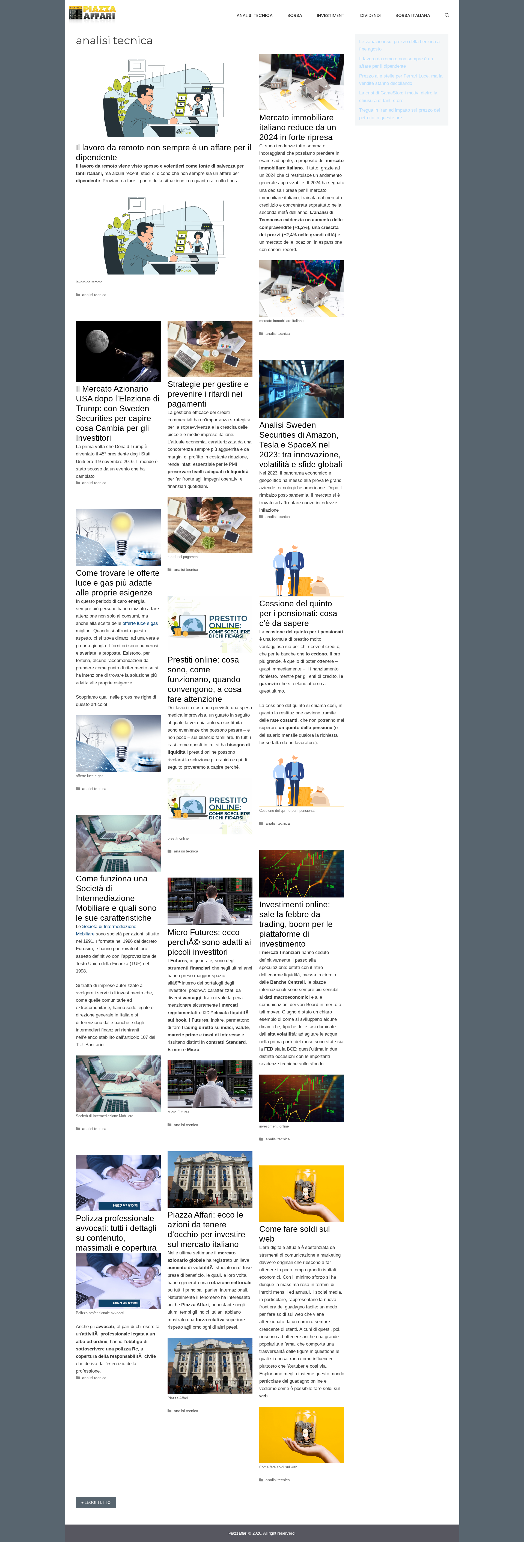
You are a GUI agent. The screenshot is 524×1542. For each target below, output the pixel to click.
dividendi (370, 15)
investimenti (331, 15)
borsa (294, 15)
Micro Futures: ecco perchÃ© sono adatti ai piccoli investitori (209, 942)
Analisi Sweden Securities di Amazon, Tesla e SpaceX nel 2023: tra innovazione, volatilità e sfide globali (300, 444)
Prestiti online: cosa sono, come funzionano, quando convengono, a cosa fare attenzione (205, 679)
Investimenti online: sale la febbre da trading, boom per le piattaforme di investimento (296, 924)
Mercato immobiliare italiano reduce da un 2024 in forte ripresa (297, 127)
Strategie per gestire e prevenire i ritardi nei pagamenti (208, 394)
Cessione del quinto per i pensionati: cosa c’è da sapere (298, 613)
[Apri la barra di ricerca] (447, 15)
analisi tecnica (255, 15)
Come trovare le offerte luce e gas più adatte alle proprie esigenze (118, 582)
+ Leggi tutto (96, 1502)
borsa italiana (412, 15)
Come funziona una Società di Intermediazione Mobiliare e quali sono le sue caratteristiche (116, 898)
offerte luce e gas (140, 623)
